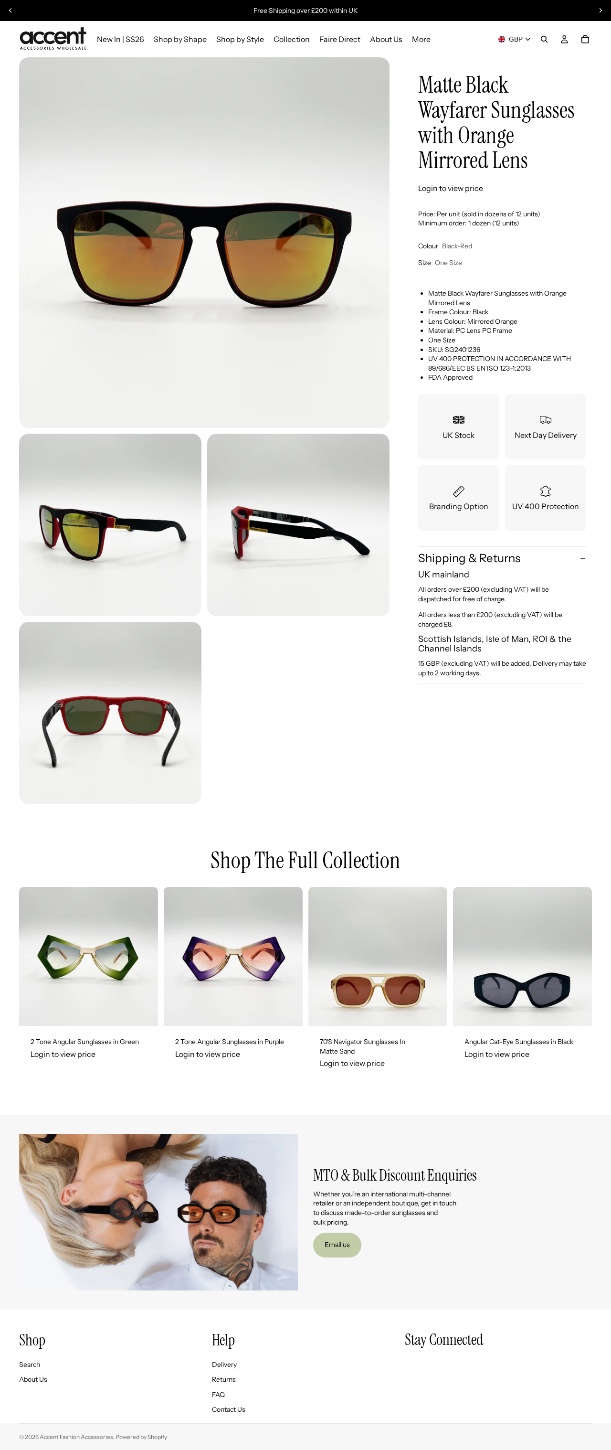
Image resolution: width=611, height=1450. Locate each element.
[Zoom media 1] (204, 242)
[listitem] (421, 39)
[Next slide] (600, 10)
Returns (224, 1379)
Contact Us (228, 1410)
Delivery (224, 1364)
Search (29, 1364)
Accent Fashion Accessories (76, 1436)
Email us (337, 1244)
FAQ (218, 1394)
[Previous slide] (10, 10)
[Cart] (585, 39)
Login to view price (450, 188)
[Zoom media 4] (110, 713)
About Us (33, 1379)
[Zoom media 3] (298, 525)
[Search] (544, 39)
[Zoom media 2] (110, 525)
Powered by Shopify (141, 1436)
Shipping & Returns (469, 558)
